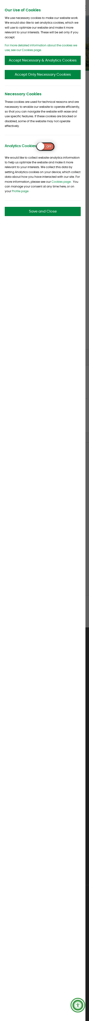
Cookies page (61, 181)
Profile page (20, 191)
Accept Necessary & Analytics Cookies (43, 60)
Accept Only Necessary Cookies (43, 74)
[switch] (45, 147)
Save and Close (43, 211)
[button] (77, 1005)
